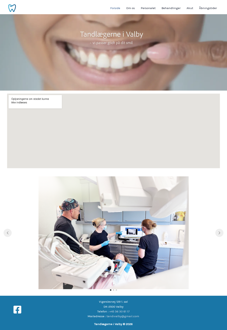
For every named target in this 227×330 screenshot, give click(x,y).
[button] (110, 290)
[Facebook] (17, 309)
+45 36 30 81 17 (119, 311)
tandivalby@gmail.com (123, 316)
